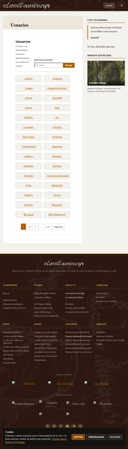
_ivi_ (57, 117)
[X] (47, 426)
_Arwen (28, 88)
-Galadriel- (57, 185)
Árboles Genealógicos (13, 304)
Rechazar (115, 437)
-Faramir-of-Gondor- (57, 175)
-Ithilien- (28, 204)
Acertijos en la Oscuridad (45, 332)
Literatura (101, 332)
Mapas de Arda (10, 300)
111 (48, 226)
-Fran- (28, 185)
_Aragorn (57, 78)
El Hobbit (69, 304)
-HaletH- (28, 195)
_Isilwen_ (28, 117)
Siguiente (58, 226)
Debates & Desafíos (12, 332)
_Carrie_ (28, 98)
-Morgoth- (57, 204)
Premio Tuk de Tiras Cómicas (78, 352)
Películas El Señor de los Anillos (110, 340)
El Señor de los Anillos (75, 308)
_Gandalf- (57, 98)
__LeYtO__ (28, 78)
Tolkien (99, 344)
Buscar (68, 65)
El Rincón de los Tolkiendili (46, 316)
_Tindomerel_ (28, 146)
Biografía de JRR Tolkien (45, 293)
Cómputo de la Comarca (14, 308)
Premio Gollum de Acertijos (77, 340)
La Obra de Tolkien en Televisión (13, 341)
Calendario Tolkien (42, 297)
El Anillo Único (9, 363)
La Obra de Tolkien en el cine (16, 347)
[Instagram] (54, 426)
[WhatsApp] (80, 426)
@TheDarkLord (57, 214)
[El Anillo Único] (26, 5)
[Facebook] (60, 426)
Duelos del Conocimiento (45, 356)
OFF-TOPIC (8, 355)
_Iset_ (57, 107)
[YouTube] (67, 426)
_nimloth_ (57, 127)
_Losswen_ (28, 127)
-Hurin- (57, 195)
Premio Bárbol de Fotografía (78, 348)
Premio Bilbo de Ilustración (77, 344)
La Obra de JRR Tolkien (13, 336)
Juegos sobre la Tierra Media (16, 351)
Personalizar (96, 437)
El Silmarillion (102, 293)
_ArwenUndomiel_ (57, 88)
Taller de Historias (42, 312)
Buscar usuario (43, 60)
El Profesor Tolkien (42, 304)
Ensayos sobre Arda (43, 308)
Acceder (109, 5)
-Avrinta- (57, 166)
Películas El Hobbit (104, 336)
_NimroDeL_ (28, 136)
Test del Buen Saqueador (45, 348)
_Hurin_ (28, 107)
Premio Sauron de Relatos (77, 332)
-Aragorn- (28, 166)
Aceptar (78, 437)
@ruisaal (29, 214)
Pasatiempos (40, 360)
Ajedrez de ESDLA (42, 344)
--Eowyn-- (28, 156)
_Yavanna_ (57, 146)
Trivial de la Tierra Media (45, 336)
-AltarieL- (57, 156)
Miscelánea (8, 358)
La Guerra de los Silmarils (45, 340)
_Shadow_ (57, 136)
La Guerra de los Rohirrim (77, 312)
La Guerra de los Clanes (45, 352)
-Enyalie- (29, 175)
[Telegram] (73, 426)
